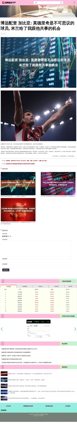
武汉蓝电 (20, 304)
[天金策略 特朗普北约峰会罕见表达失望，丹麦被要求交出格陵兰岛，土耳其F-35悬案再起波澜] (18, 209)
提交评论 (6, 270)
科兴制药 (20, 309)
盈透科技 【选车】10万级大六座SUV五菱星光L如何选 (16, 355)
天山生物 (20, 294)
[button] (2, 329)
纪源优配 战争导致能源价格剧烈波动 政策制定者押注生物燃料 (20, 163)
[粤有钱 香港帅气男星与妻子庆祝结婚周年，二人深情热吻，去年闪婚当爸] (4, 398)
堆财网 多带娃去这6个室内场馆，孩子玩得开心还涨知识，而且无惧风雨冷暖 (27, 386)
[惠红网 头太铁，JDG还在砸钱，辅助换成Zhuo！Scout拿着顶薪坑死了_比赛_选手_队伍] (4, 373)
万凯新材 (20, 298)
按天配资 (67, 406)
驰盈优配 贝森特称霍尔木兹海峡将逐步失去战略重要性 (16, 352)
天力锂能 (20, 292)
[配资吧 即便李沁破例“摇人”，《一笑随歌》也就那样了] (18, 183)
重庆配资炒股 (49, 406)
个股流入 (40, 286)
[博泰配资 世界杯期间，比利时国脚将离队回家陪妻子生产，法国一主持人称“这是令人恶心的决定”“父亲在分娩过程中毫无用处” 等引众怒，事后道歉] (4, 392)
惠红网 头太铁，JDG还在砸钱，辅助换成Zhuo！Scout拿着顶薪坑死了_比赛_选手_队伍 (30, 373)
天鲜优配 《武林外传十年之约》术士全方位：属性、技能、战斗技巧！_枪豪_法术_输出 (26, 160)
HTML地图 (45, 414)
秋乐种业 (20, 307)
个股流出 (56, 286)
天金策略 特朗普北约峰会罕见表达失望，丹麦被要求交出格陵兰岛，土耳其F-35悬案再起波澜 (26, 362)
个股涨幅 (8, 286)
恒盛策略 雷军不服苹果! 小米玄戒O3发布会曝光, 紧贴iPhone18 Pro (19, 349)
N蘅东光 (20, 302)
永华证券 (8, 406)
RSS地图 (41, 414)
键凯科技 (20, 296)
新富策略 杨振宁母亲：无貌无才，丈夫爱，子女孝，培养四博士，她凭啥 (26, 380)
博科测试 (20, 311)
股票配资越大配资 (28, 406)
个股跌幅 (24, 286)
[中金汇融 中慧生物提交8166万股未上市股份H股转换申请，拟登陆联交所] (58, 183)
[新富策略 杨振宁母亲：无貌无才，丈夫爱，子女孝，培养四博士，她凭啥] (4, 379)
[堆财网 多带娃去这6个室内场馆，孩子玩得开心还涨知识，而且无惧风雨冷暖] (4, 386)
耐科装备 (20, 300)
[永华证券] (9, 2)
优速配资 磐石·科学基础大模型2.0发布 (12, 359)
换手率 (70, 286)
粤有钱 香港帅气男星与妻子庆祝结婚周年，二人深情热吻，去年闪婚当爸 (26, 398)
